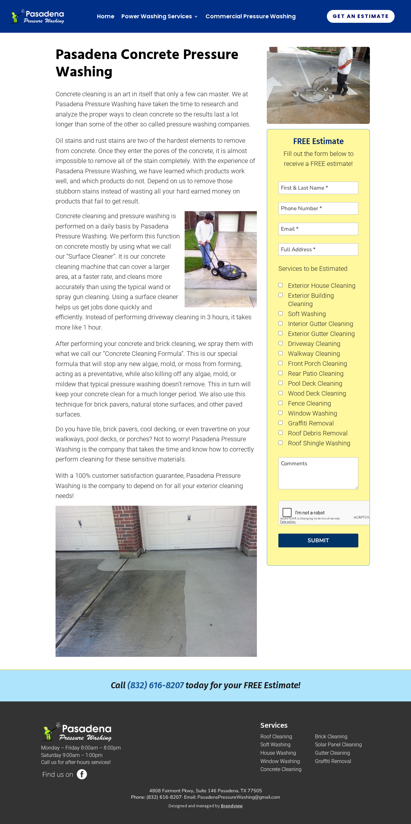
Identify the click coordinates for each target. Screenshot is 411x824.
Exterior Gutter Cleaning (321, 334)
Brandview (232, 806)
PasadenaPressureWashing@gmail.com (238, 797)
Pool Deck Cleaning (315, 383)
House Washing (278, 753)
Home (105, 16)
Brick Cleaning (331, 737)
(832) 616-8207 (155, 685)
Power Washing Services (156, 16)
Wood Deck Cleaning (317, 393)
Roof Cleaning (276, 737)
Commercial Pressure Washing (251, 16)
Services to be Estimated (312, 268)
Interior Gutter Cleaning (320, 324)
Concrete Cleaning (281, 769)
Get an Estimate (361, 16)
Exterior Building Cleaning (311, 300)
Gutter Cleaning (332, 753)
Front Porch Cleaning (317, 363)
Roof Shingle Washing (319, 443)
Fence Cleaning (309, 403)
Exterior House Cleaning (321, 285)
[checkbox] (280, 285)
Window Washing (312, 413)
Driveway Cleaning (314, 344)
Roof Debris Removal (318, 433)
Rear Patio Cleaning (316, 373)
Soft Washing (307, 314)
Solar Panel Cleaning (338, 745)
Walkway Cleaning (314, 353)
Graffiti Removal (311, 423)
